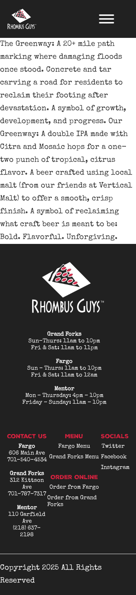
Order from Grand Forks (72, 501)
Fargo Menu (74, 446)
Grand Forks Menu (74, 457)
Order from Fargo (74, 487)
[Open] (106, 18)
